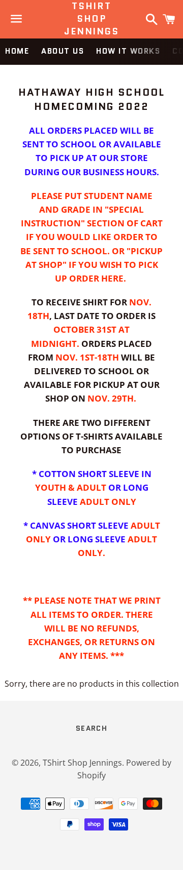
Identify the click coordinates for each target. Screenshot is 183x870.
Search (91, 728)
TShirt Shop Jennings (91, 19)
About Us (62, 51)
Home (17, 51)
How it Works (128, 51)
